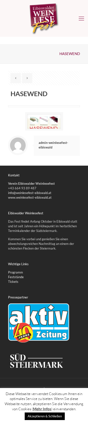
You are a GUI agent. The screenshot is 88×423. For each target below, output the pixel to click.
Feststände (16, 277)
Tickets (13, 282)
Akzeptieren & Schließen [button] (45, 416)
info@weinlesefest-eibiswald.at (29, 193)
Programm (15, 272)
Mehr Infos (42, 409)
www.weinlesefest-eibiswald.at (30, 197)
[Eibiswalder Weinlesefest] (44, 18)
